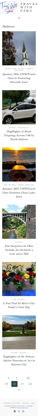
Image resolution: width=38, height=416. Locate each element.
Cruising (25, 403)
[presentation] (19, 48)
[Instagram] (23, 411)
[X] (19, 411)
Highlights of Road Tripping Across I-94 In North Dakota (19, 135)
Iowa (15, 68)
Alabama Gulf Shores (12, 403)
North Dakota (23, 127)
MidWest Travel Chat (26, 184)
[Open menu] (19, 17)
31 (22, 383)
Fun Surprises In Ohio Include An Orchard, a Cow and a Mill (19, 249)
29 (6, 383)
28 (28, 378)
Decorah (8, 68)
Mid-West (21, 68)
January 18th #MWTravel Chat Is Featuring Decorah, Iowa (19, 78)
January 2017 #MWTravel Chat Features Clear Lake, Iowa (19, 192)
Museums (23, 352)
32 (30, 383)
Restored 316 (23, 407)
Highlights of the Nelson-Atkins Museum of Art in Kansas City (19, 360)
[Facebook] (15, 411)
